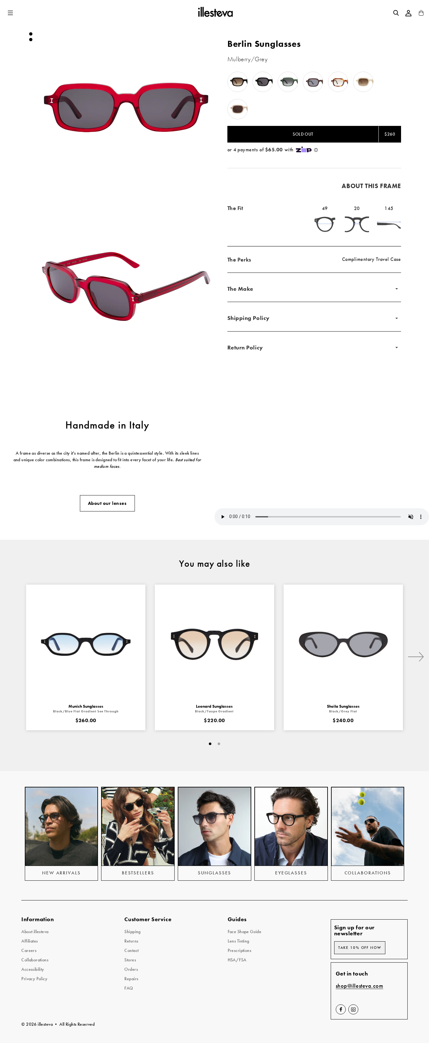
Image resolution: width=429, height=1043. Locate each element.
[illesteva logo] (215, 13)
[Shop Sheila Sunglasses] (343, 644)
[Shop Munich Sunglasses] (85, 644)
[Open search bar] (396, 13)
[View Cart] (421, 14)
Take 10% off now (359, 947)
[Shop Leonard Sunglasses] (214, 644)
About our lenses (107, 503)
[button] (11, 13)
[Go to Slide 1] (30, 33)
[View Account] (408, 13)
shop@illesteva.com (359, 986)
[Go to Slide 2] (30, 39)
